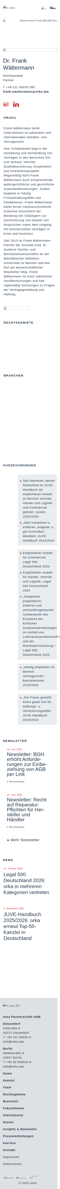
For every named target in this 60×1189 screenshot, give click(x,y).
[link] (44, 8)
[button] (24, 840)
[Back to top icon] (53, 1182)
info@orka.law (13, 1041)
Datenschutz (12, 1164)
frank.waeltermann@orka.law (26, 91)
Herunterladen (16, 781)
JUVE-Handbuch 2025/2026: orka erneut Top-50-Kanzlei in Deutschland (22, 926)
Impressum (11, 1157)
